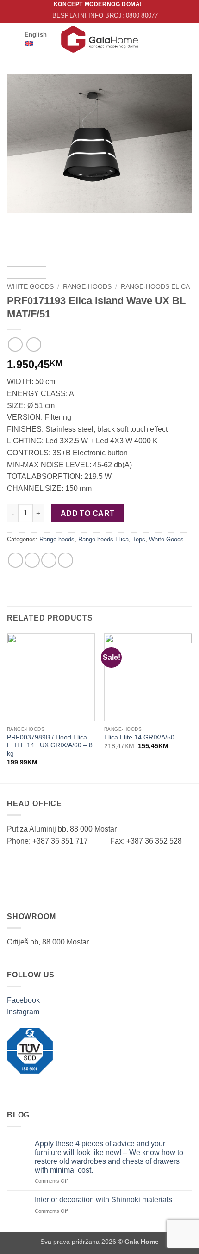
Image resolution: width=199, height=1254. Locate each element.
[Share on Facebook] (15, 560)
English (36, 34)
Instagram (23, 1012)
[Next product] (15, 344)
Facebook (23, 1000)
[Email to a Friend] (48, 560)
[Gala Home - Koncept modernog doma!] (99, 39)
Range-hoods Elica (155, 286)
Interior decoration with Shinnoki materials (103, 1200)
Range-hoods (87, 286)
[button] (12, 39)
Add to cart (88, 513)
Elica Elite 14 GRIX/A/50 (139, 737)
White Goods (30, 286)
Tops (138, 539)
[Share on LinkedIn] (65, 560)
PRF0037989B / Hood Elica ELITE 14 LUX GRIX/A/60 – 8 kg (50, 745)
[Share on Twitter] (32, 560)
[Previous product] (33, 344)
